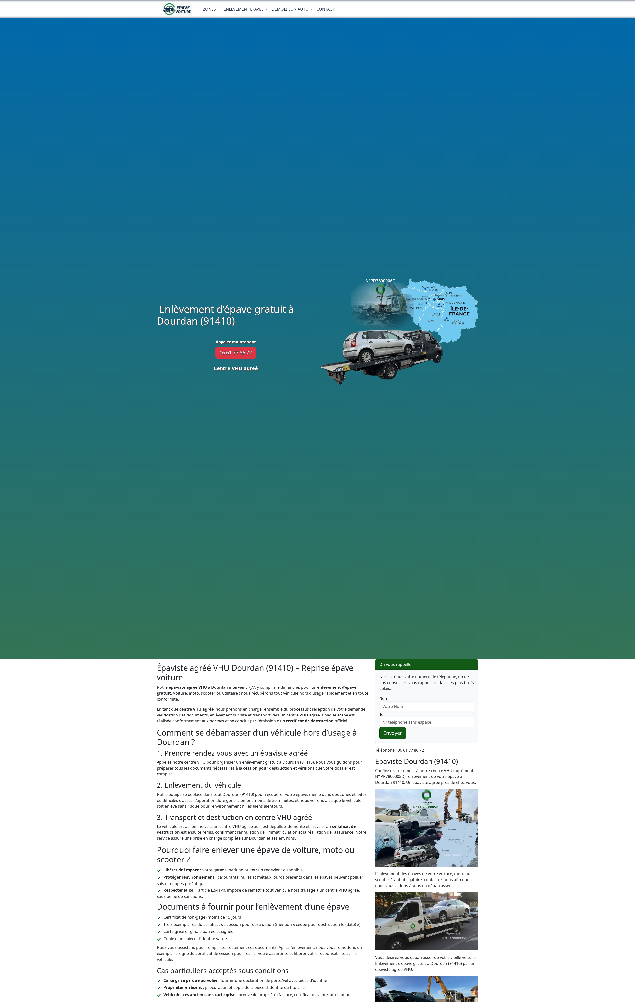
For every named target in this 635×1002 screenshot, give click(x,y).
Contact (325, 9)
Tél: (382, 714)
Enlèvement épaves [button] (244, 9)
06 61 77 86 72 (236, 352)
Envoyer (392, 733)
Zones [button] (210, 9)
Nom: (384, 698)
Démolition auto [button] (291, 9)
